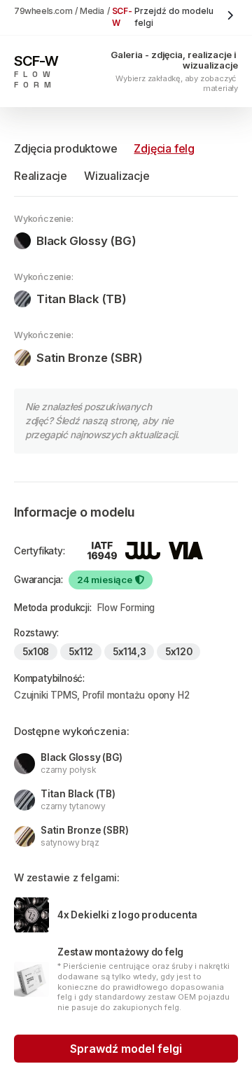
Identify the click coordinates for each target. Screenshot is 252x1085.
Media (92, 11)
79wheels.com (43, 11)
